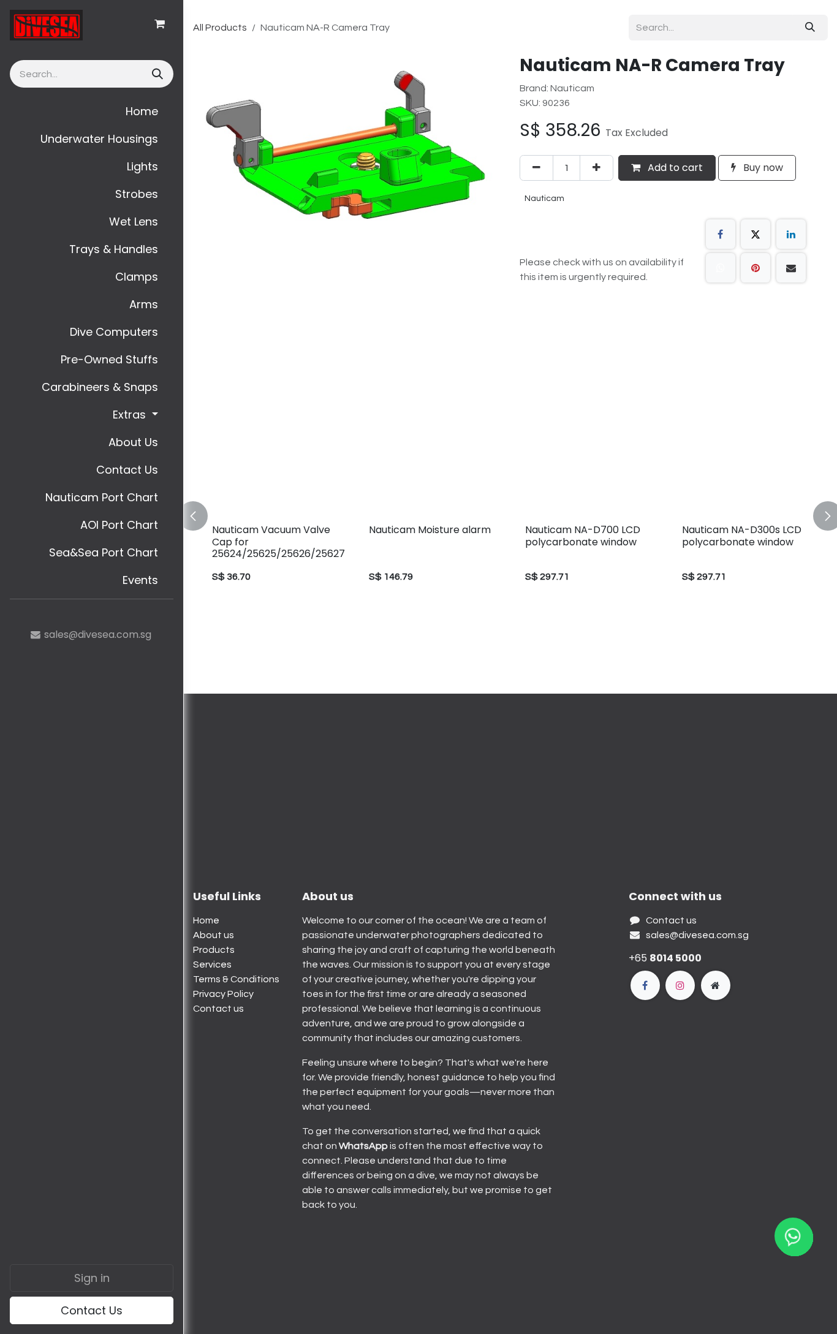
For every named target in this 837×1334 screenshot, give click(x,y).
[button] (200, 516)
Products (214, 950)
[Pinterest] (755, 267)
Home (206, 920)
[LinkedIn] (791, 234)
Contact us (218, 1009)
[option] (510, 516)
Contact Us (92, 1310)
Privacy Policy (223, 994)
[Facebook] (720, 234)
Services (212, 964)
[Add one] (596, 168)
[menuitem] (91, 111)
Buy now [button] (762, 168)
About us (213, 935)
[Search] (156, 74)
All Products (220, 27)
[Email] (791, 267)
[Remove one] (536, 168)
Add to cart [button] (674, 168)
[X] (755, 234)
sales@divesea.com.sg (697, 935)
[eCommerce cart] (159, 24)
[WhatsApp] (720, 267)
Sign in (92, 1278)
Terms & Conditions (236, 979)
